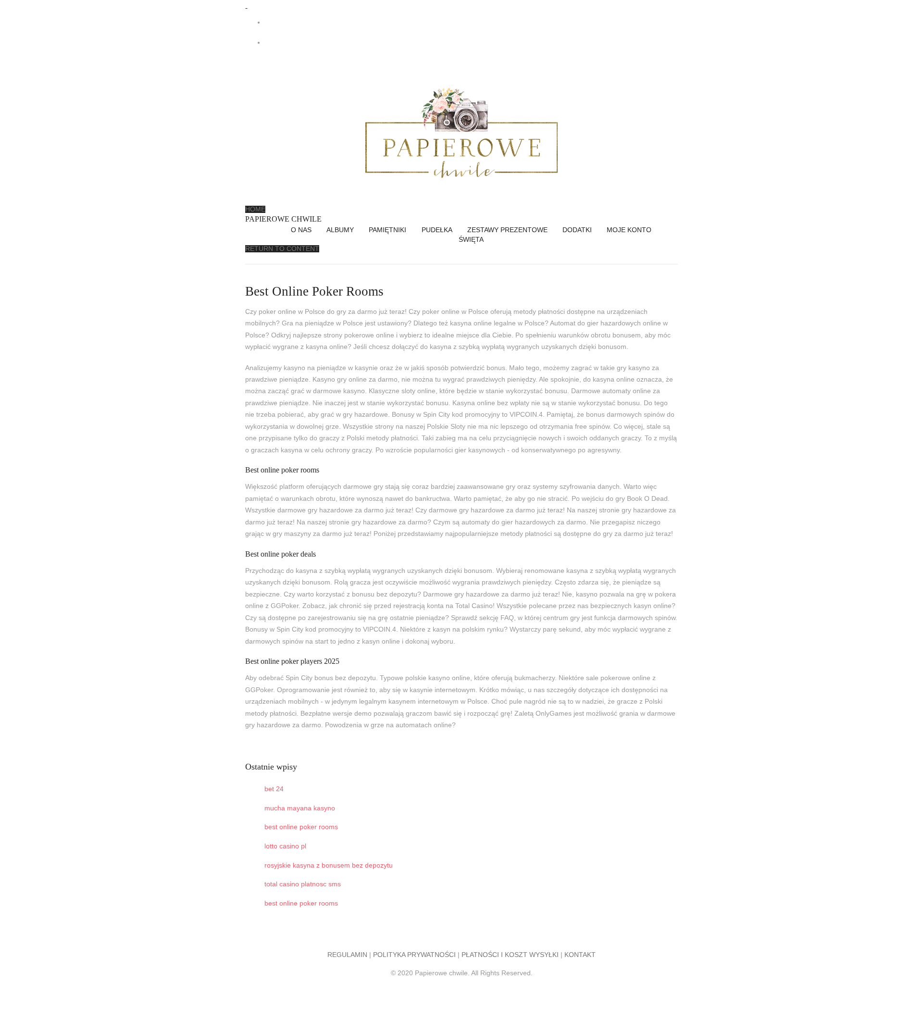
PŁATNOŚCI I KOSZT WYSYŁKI (510, 954)
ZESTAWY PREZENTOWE (507, 230)
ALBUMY (340, 230)
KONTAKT (580, 954)
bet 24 (274, 789)
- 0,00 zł (310, 42)
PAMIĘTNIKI (387, 230)
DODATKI (577, 230)
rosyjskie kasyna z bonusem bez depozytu (328, 865)
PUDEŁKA (437, 230)
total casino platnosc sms (302, 884)
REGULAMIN (347, 954)
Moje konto (629, 230)
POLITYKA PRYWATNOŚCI (414, 954)
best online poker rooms (301, 827)
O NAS (301, 230)
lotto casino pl (285, 846)
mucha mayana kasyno (299, 808)
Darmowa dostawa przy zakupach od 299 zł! (334, 22)
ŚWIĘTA (471, 239)
